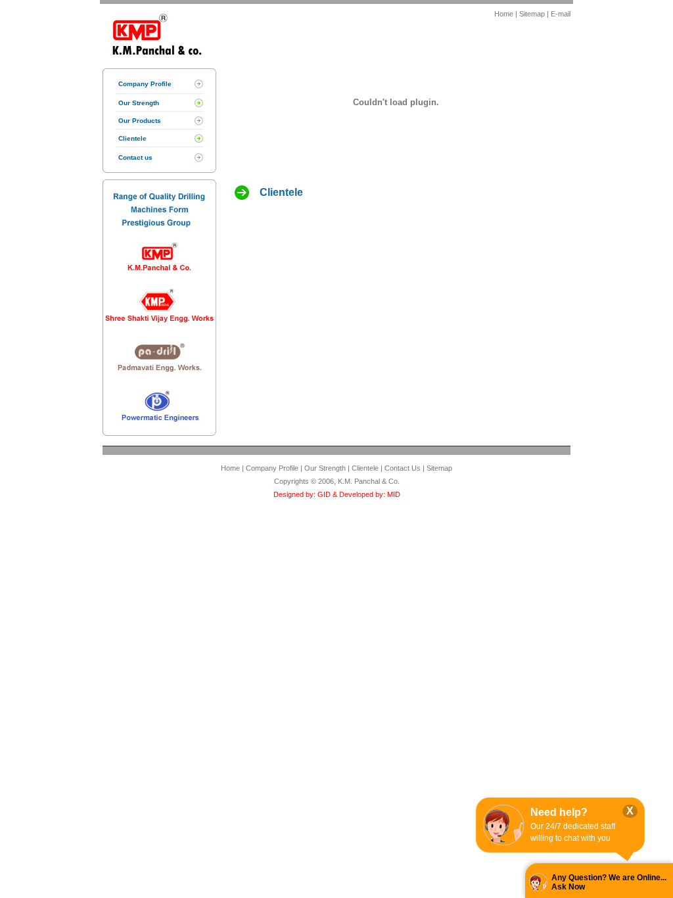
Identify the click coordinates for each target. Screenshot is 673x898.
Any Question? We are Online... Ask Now (608, 882)
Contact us (135, 157)
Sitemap (532, 14)
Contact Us (402, 468)
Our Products (139, 120)
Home (503, 14)
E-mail (560, 14)
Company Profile (145, 83)
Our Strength (138, 102)
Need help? (559, 812)
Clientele (132, 138)
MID (392, 494)
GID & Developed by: (350, 494)
